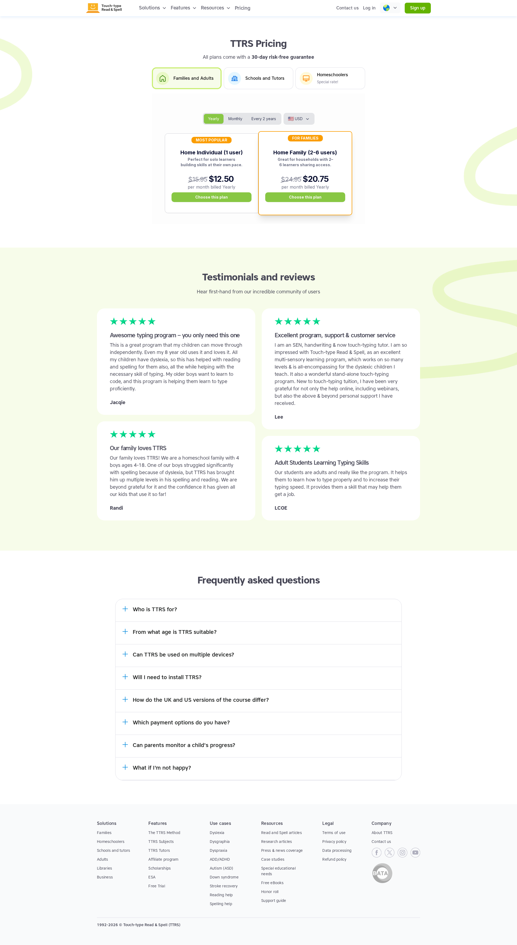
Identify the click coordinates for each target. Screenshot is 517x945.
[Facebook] (376, 852)
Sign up (417, 8)
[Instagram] (402, 852)
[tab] (187, 78)
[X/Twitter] (389, 852)
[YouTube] (415, 852)
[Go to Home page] (104, 8)
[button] (153, 8)
